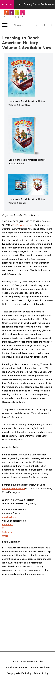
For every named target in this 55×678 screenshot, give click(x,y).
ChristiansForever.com (13, 488)
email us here (9, 517)
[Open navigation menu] (4, 25)
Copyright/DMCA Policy (19, 673)
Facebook (7, 524)
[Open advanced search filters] (43, 25)
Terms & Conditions (40, 667)
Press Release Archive (32, 661)
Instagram (7, 532)
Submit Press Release (16, 667)
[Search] (37, 25)
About (15, 661)
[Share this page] (51, 25)
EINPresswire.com (21, 225)
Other (5, 535)
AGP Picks (7, 4)
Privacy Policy (41, 673)
